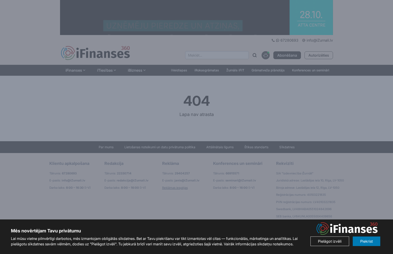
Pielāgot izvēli (330, 241)
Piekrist (366, 241)
